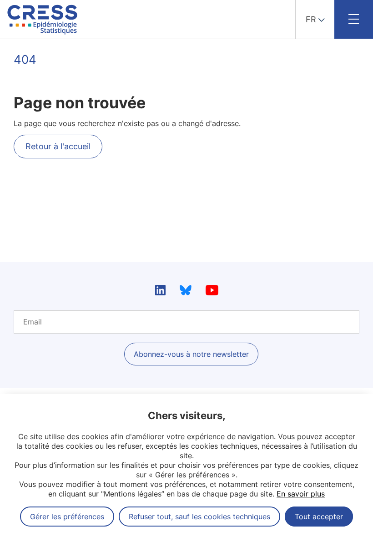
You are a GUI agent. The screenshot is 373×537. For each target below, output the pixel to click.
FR (311, 19)
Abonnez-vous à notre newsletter (191, 354)
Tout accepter (319, 516)
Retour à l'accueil (58, 146)
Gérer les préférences (67, 516)
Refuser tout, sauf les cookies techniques (199, 516)
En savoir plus (301, 493)
